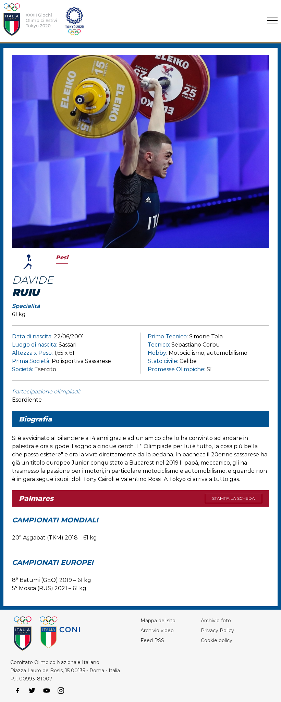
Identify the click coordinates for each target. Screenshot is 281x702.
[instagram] (61, 690)
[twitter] (31, 690)
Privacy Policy (217, 630)
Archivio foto (216, 621)
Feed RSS (152, 640)
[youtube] (46, 690)
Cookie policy (216, 640)
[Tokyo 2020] (117, 20)
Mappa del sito (157, 621)
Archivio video (157, 630)
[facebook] (17, 690)
